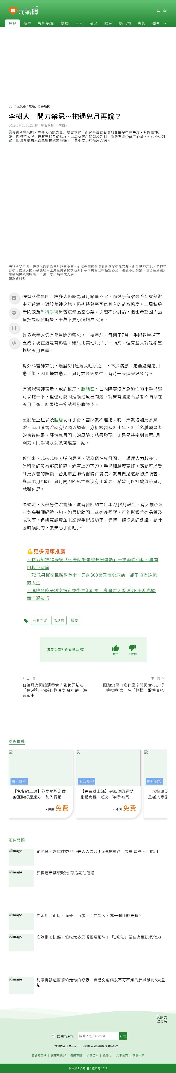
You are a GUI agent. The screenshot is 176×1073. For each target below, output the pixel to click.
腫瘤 (58, 419)
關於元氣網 (39, 1055)
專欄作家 (138, 1055)
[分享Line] (14, 312)
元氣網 (21, 106)
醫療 (65, 23)
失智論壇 (46, 23)
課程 (108, 23)
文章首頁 (122, 1055)
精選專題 (76, 1055)
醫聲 (156, 23)
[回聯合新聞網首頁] (13, 11)
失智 (142, 23)
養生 (27, 23)
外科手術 (50, 312)
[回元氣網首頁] (28, 10)
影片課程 (19, 781)
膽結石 (88, 389)
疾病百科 (92, 1055)
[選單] (165, 10)
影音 (94, 23)
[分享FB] (14, 298)
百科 (79, 23)
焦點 (13, 23)
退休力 (125, 23)
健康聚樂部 (58, 1055)
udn (11, 106)
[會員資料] (158, 10)
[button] (164, 23)
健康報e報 (65, 1036)
